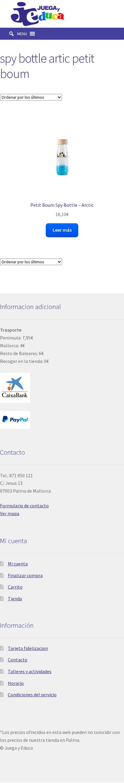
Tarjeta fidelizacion (28, 648)
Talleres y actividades (29, 671)
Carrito (15, 587)
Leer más (62, 230)
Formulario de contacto (24, 506)
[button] (22, 34)
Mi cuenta (18, 564)
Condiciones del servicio (32, 695)
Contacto (17, 660)
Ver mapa (9, 513)
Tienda (15, 599)
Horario (16, 683)
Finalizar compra (25, 575)
